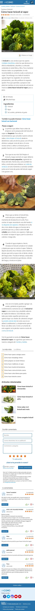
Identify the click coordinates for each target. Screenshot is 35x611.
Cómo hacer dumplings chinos (13, 357)
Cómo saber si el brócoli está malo (23, 408)
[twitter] (8, 596)
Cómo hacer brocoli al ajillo (25, 398)
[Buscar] (32, 2)
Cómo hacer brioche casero (12, 376)
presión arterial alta (9, 321)
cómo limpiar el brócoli (13, 138)
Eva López (8, 18)
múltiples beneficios (8, 63)
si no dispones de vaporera (17, 223)
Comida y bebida (5, 6)
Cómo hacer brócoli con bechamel (16, 120)
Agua (9, 109)
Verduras (12, 6)
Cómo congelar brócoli (25, 418)
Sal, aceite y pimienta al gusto (17, 112)
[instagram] (12, 596)
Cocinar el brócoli (20, 6)
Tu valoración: (17, 459)
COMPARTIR (26, 3)
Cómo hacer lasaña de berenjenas (14, 367)
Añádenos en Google (26, 55)
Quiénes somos (26, 604)
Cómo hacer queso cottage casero (14, 354)
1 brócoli (10, 106)
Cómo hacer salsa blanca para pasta (15, 373)
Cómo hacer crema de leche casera (15, 370)
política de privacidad (8, 468)
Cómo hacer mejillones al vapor (14, 364)
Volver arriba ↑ (17, 585)
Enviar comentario (25, 467)
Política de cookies (19, 609)
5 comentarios (26, 14)
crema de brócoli (7, 330)
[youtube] (16, 596)
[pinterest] (19, 596)
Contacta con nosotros (8, 607)
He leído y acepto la (8, 467)
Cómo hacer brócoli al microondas (25, 387)
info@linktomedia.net (10, 482)
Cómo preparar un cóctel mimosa (14, 361)
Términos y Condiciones (22, 607)
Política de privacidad (8, 609)
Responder (4, 505)
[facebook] (4, 596)
